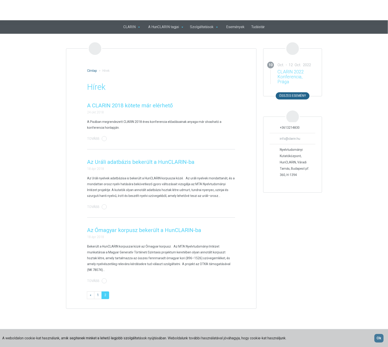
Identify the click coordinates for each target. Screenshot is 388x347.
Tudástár (258, 27)
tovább (93, 138)
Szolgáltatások (202, 27)
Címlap (92, 70)
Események (235, 27)
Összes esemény (292, 95)
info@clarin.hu (290, 138)
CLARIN (130, 27)
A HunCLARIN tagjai (164, 27)
